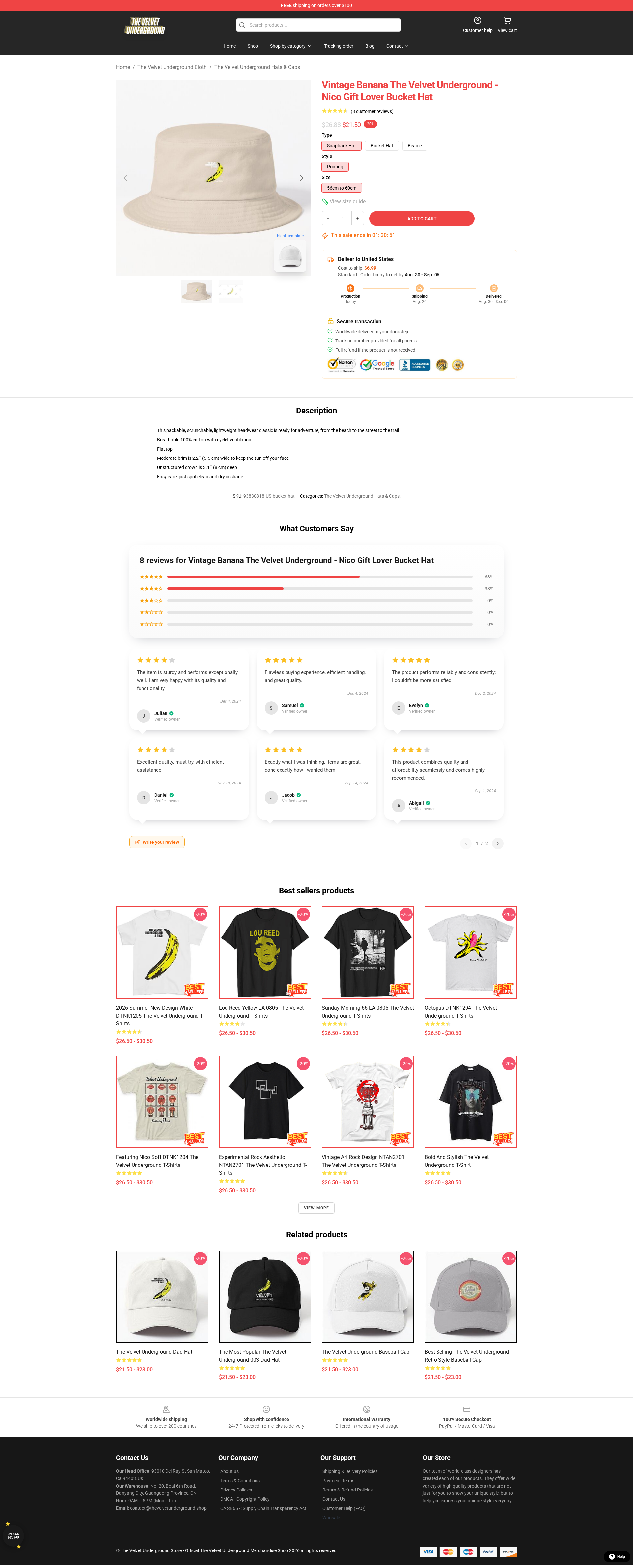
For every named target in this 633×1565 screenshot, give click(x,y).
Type (327, 135)
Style (327, 156)
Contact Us (333, 1499)
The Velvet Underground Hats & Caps (257, 67)
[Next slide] (301, 178)
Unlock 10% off (13, 1535)
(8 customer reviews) (372, 111)
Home (123, 67)
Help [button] (621, 1556)
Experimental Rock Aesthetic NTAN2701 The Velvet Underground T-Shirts (263, 1165)
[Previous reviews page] (466, 843)
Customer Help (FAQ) (344, 1508)
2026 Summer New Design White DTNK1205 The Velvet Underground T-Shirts (160, 1016)
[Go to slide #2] (231, 291)
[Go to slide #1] (196, 291)
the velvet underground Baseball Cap (365, 1352)
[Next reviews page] (498, 843)
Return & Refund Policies (347, 1489)
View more (316, 1208)
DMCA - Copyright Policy (245, 1499)
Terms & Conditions (240, 1480)
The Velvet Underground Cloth (172, 67)
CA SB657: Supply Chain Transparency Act (263, 1508)
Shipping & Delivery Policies (349, 1471)
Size (326, 177)
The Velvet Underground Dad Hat (154, 1352)
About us (229, 1471)
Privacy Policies (236, 1489)
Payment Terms (338, 1480)
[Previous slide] (126, 178)
